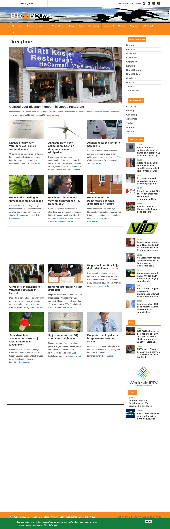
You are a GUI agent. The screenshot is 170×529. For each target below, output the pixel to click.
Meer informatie (51, 525)
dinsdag (130, 110)
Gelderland (131, 58)
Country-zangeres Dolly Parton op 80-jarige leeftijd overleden (140, 403)
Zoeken (12, 32)
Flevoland (131, 49)
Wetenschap (93, 26)
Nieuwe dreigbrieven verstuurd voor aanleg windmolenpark (22, 145)
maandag (131, 106)
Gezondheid (57, 26)
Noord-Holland (133, 74)
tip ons (138, 4)
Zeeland (130, 86)
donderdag (131, 119)
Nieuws (121, 26)
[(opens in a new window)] (144, 4)
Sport (81, 26)
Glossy (71, 26)
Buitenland (109, 26)
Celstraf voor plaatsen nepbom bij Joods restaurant (46, 106)
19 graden (28, 3)
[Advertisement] (65, 245)
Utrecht (130, 82)
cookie (132, 4)
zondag (130, 131)
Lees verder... (53, 115)
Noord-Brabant (133, 70)
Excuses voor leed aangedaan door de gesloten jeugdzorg (147, 181)
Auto (20, 26)
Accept (148, 521)
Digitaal (30, 26)
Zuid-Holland (132, 91)
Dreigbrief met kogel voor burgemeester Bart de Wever (102, 338)
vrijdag (129, 123)
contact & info (123, 4)
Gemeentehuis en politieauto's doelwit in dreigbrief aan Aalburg (101, 200)
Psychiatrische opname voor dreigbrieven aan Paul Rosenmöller (64, 200)
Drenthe (130, 45)
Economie (43, 26)
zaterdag (130, 127)
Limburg (130, 66)
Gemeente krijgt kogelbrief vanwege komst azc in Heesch (25, 290)
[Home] (31, 15)
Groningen (131, 62)
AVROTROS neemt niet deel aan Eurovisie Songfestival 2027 (148, 416)
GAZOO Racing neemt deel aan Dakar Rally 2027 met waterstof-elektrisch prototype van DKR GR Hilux (148, 336)
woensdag (131, 115)
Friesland (131, 53)
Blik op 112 (148, 26)
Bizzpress (133, 26)
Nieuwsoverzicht (12, 26)
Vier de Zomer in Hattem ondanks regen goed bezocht (148, 209)
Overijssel (131, 78)
